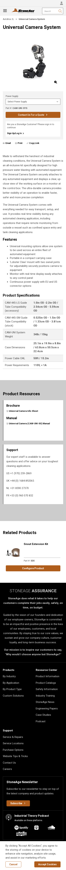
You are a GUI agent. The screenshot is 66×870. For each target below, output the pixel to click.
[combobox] (52, 11)
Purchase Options (13, 749)
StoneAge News (45, 702)
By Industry (9, 676)
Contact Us (9, 762)
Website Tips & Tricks (15, 756)
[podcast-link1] (36, 828)
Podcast (40, 721)
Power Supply (12, 96)
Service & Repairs (13, 737)
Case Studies (43, 714)
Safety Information (47, 689)
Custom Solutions (13, 695)
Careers (7, 769)
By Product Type (12, 689)
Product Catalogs (46, 682)
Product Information (47, 676)
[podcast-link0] (21, 828)
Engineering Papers (47, 708)
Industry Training (45, 695)
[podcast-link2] (51, 828)
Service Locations (13, 743)
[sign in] (61, 3)
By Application (11, 682)
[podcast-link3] (21, 834)
